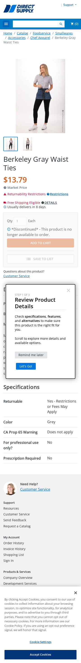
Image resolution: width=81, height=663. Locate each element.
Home (7, 33)
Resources (11, 508)
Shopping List (13, 555)
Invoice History (14, 549)
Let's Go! (26, 366)
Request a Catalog (17, 526)
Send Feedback (14, 520)
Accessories (17, 38)
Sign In (8, 560)
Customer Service (16, 276)
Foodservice (42, 33)
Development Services (20, 583)
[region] (40, 625)
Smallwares (64, 33)
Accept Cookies (40, 654)
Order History (13, 543)
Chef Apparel (40, 38)
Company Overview (17, 577)
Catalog (22, 33)
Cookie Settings (40, 642)
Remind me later (31, 355)
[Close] (76, 593)
